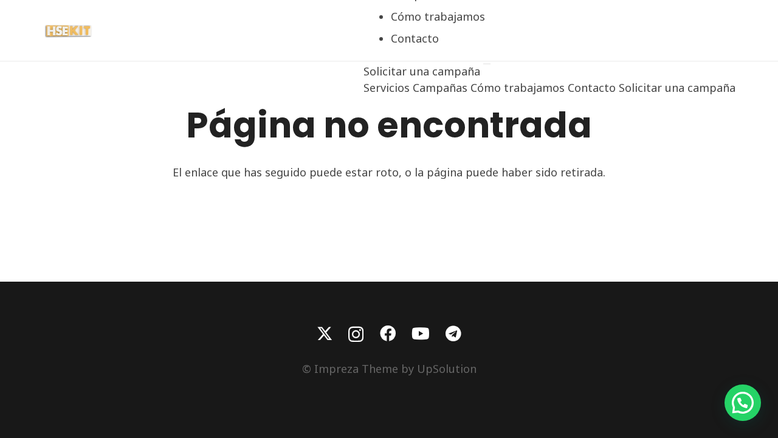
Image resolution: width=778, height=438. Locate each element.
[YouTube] (420, 333)
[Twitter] (324, 333)
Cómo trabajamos (438, 16)
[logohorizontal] (69, 30)
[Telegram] (453, 333)
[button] (743, 402)
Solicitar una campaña (423, 71)
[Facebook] (388, 333)
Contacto (415, 38)
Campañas (440, 87)
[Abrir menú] (487, 63)
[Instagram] (355, 334)
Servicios (386, 87)
